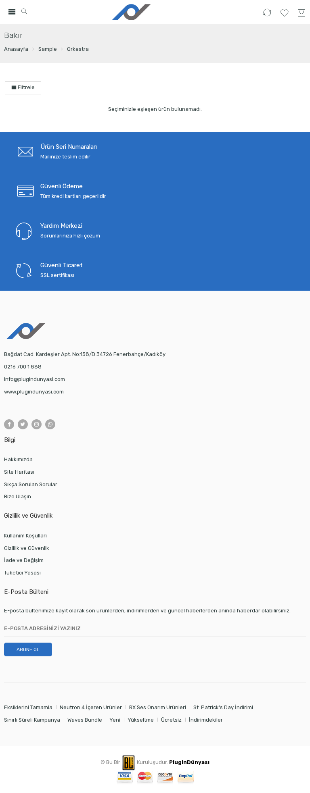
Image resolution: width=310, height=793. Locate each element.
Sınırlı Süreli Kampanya (32, 720)
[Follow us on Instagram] (36, 424)
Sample (47, 49)
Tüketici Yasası (22, 573)
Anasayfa (16, 49)
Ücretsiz (171, 720)
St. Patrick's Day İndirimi (223, 707)
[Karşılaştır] (267, 16)
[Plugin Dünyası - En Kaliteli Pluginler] (130, 12)
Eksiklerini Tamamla (28, 707)
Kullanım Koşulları (25, 536)
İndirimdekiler (206, 720)
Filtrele (26, 87)
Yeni (114, 720)
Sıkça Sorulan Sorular (30, 484)
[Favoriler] (284, 16)
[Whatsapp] (50, 424)
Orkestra (78, 49)
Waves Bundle (84, 720)
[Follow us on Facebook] (9, 424)
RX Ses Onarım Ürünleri (157, 707)
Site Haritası (19, 472)
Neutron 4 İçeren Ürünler (91, 707)
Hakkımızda (18, 459)
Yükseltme (141, 720)
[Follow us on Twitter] (23, 424)
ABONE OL (28, 649)
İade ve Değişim (24, 560)
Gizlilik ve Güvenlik (26, 548)
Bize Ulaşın (17, 496)
